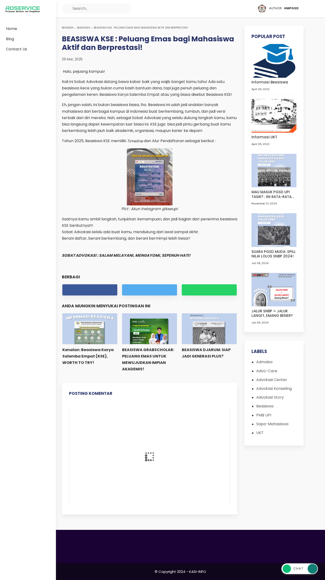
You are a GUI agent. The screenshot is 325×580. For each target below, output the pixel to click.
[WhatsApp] (246, 9)
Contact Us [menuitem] (16, 49)
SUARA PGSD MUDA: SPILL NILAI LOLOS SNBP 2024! (273, 254)
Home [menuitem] (11, 28)
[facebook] (219, 9)
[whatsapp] (209, 289)
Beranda (67, 27)
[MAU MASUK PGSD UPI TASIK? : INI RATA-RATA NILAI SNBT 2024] (273, 170)
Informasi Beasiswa (269, 82)
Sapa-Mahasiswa (272, 424)
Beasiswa (83, 27)
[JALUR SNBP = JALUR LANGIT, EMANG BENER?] (273, 289)
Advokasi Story (270, 397)
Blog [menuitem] (10, 39)
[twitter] (228, 9)
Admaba (264, 362)
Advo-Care (266, 371)
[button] (66, 9)
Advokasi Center (271, 379)
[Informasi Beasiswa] (273, 60)
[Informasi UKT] (273, 115)
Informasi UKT (264, 137)
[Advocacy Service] (22, 9)
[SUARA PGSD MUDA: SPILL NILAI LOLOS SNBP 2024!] (273, 229)
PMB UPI (263, 415)
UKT (260, 432)
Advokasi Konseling (274, 388)
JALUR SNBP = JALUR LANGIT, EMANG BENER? (272, 313)
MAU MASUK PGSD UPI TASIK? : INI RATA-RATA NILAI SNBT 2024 (271, 194)
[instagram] (237, 9)
